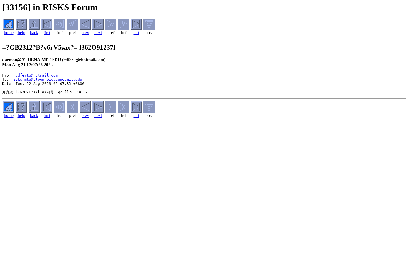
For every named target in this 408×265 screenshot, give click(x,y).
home (9, 32)
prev (85, 32)
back (34, 32)
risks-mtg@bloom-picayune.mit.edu (46, 79)
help (21, 32)
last (136, 32)
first (47, 32)
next (98, 32)
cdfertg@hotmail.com (37, 75)
